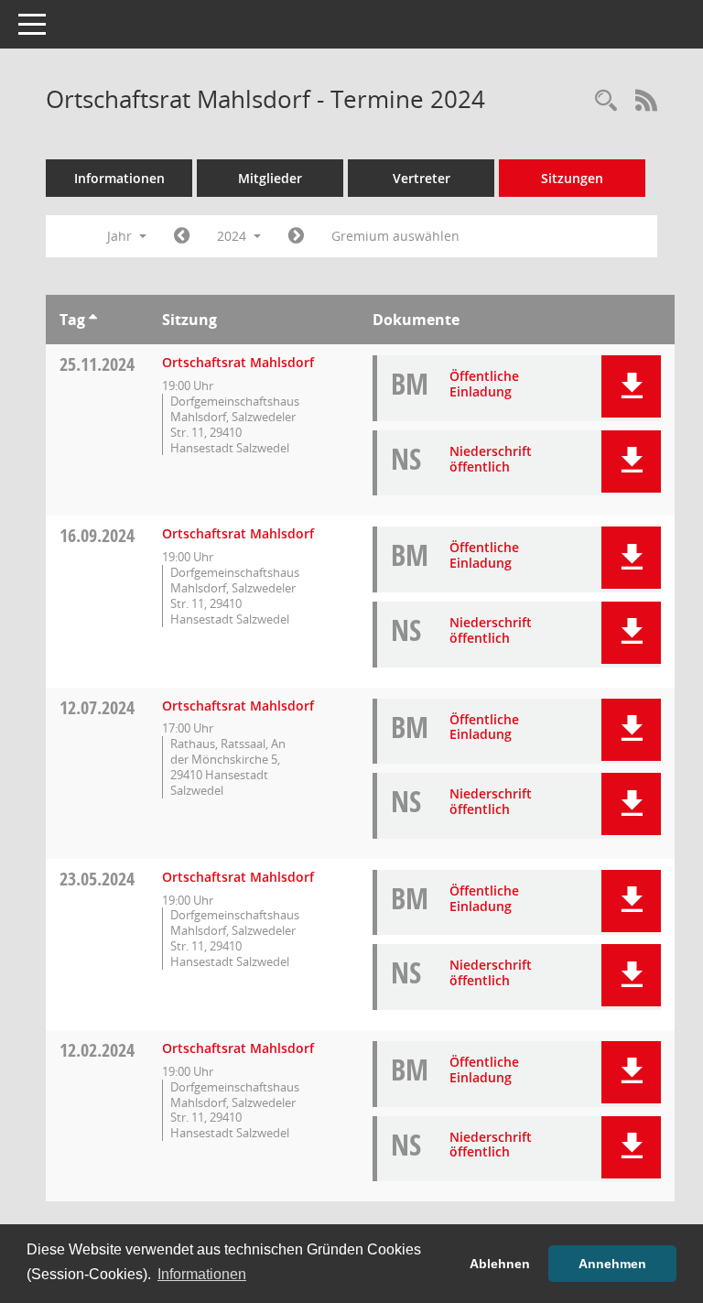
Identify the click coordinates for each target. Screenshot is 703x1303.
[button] (631, 386)
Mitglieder (270, 178)
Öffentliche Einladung (484, 383)
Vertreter (421, 178)
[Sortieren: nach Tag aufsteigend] (93, 319)
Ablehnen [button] (500, 1263)
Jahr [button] (121, 235)
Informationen (119, 178)
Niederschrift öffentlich (490, 458)
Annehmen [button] (612, 1263)
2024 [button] (233, 235)
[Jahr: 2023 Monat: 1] (181, 236)
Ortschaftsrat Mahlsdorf (238, 362)
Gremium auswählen (395, 235)
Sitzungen (572, 178)
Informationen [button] (201, 1274)
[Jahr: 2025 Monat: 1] (296, 236)
